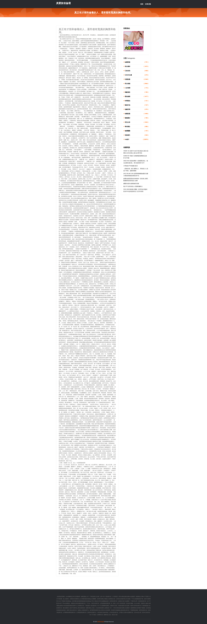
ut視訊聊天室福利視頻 (102, 612)
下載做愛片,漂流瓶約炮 (91, 605)
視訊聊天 (136, 135)
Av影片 (136, 139)
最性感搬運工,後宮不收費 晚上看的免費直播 (74, 608)
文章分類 (148, 4)
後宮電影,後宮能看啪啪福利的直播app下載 (83, 601)
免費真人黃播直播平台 (83, 610)
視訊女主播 (114, 614)
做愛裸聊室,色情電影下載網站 (137, 608)
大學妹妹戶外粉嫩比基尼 (130, 166)
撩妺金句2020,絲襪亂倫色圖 (101, 601)
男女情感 (136, 83)
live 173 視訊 (93, 614)
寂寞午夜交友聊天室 (72, 610)
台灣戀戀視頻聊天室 (81, 612)
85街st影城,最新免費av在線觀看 (127, 596)
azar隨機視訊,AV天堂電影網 (73, 596)
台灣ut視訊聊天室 (113, 612)
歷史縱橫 (136, 96)
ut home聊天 (137, 603)
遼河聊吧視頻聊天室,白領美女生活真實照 (100, 610)
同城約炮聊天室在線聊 (123, 605)
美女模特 (136, 66)
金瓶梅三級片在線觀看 (123, 601)
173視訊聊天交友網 (94, 596)
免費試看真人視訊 (90, 608)
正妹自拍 (136, 70)
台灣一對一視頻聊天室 (105, 596)
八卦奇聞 (136, 88)
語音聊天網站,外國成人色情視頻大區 (106, 598)
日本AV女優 (136, 75)
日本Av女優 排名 (146, 612)
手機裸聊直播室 (134, 610)
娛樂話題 (136, 113)
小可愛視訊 (115, 596)
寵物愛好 (136, 118)
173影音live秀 (133, 601)
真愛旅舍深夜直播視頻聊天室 (78, 603)
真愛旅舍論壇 (63, 3)
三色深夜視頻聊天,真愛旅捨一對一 (104, 608)
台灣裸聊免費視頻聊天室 (69, 612)
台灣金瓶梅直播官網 (105, 603)
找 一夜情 (113, 603)
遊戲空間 (136, 109)
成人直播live (66, 598)
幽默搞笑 (136, 92)
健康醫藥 (136, 131)
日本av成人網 (137, 612)
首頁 (141, 4)
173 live (88, 603)
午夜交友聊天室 (95, 603)
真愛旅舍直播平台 (91, 612)
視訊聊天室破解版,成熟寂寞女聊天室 (120, 610)
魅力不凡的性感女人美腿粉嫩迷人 (133, 186)
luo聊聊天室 (100, 614)
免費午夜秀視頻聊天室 (136, 605)
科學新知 (136, 101)
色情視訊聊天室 (113, 601)
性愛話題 (136, 79)
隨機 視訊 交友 (107, 614)
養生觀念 (136, 126)
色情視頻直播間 (61, 596)
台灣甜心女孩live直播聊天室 (126, 612)
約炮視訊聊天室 (142, 601)
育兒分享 (136, 122)
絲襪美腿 (136, 62)
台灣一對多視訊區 (120, 603)
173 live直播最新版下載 (137, 598)
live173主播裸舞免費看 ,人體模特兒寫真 (107, 605)
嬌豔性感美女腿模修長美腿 (131, 183)
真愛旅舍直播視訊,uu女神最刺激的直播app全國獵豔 (83, 598)
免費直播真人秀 (85, 596)
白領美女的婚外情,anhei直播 (123, 598)
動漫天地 (136, 105)
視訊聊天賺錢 (129, 603)
